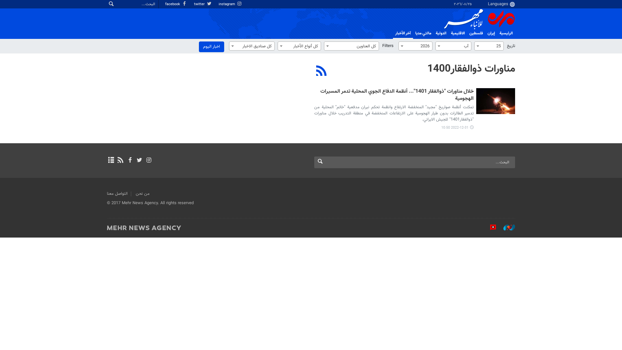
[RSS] (321, 72)
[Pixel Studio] (490, 227)
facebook (173, 4)
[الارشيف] (111, 160)
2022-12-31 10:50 (454, 128)
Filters (388, 46)
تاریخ (511, 46)
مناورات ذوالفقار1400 (471, 69)
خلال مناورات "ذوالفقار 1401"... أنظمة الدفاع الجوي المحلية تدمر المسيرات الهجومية (397, 95)
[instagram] (149, 160)
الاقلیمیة (458, 33)
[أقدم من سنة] (495, 101)
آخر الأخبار (403, 33)
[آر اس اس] (120, 160)
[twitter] (139, 160)
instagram (227, 4)
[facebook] (130, 160)
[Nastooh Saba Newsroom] (506, 227)
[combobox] (489, 46)
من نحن (143, 194)
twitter (200, 4)
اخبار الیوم (211, 46)
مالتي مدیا (423, 33)
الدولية (441, 33)
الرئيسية (506, 33)
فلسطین (476, 33)
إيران (491, 33)
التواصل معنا (117, 194)
